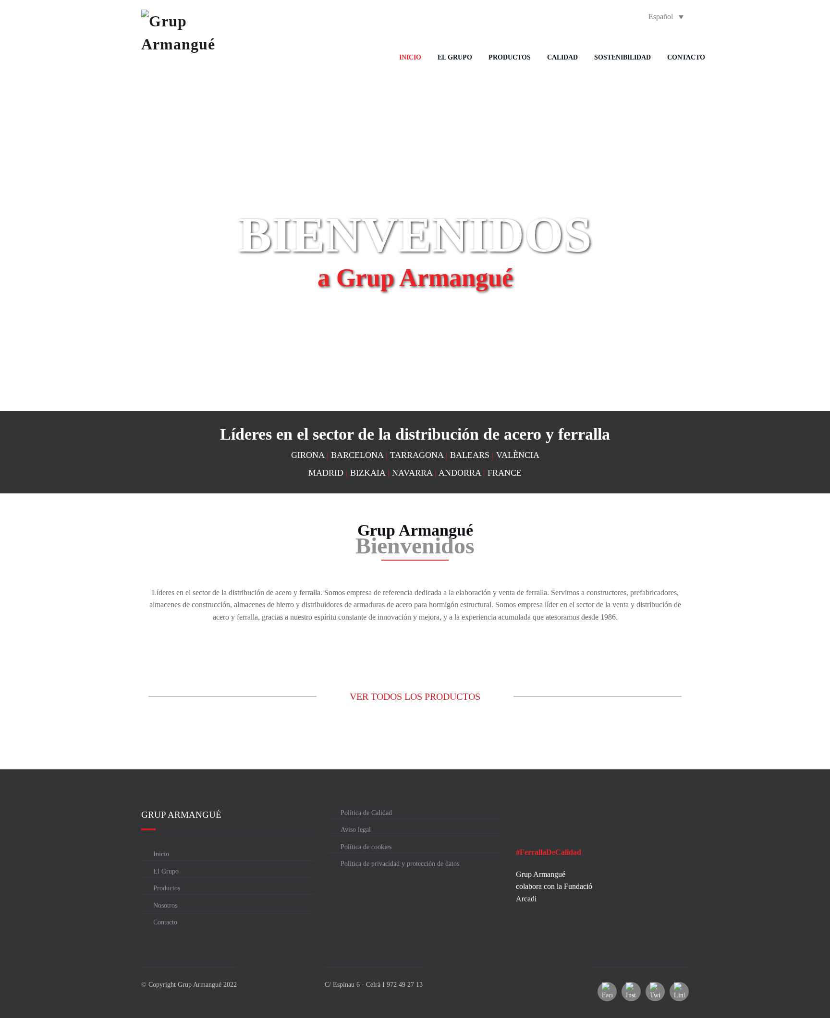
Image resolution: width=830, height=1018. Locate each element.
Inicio (410, 57)
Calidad (562, 57)
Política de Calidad (366, 812)
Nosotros (165, 905)
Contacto (686, 57)
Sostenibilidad (622, 57)
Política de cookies (366, 846)
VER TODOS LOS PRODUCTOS (415, 696)
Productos (509, 57)
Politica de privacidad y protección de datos (400, 863)
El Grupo (455, 57)
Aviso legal (356, 829)
